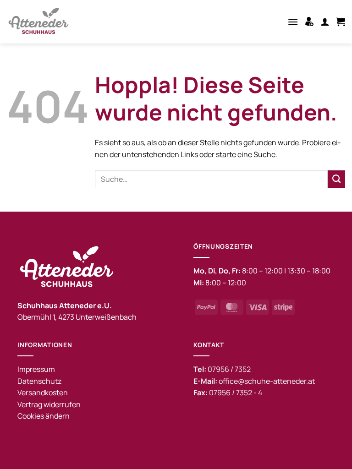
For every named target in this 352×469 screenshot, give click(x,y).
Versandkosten (42, 392)
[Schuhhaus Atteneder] (41, 22)
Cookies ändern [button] (43, 416)
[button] (292, 22)
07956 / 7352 (229, 369)
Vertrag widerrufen (49, 404)
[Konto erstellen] (309, 21)
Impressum (36, 369)
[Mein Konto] (325, 21)
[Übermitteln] (336, 179)
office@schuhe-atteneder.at (267, 381)
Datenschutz (39, 381)
